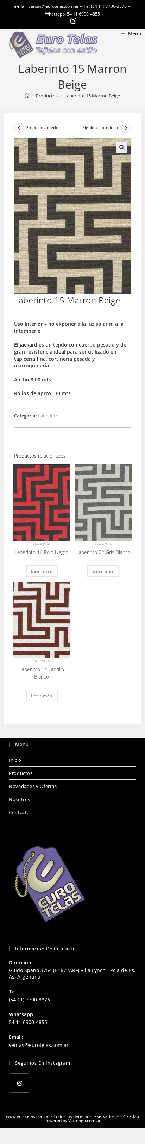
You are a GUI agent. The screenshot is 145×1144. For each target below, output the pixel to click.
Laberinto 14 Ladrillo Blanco (41, 673)
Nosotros (19, 799)
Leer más (41, 571)
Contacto (19, 812)
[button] (121, 147)
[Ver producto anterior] (19, 128)
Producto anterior (43, 128)
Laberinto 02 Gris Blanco (103, 552)
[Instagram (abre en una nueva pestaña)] (72, 21)
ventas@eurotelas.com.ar (39, 1045)
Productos (20, 773)
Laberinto (48, 416)
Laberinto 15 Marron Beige (92, 95)
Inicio (15, 760)
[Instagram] (19, 1083)
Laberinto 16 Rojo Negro (41, 552)
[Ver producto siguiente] (126, 128)
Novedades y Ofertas (33, 786)
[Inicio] (27, 95)
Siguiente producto (100, 128)
